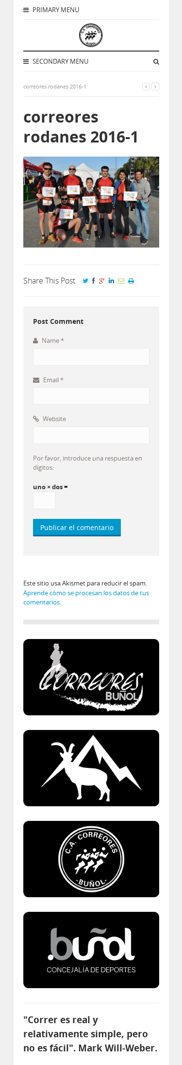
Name (52, 340)
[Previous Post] (146, 86)
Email (53, 379)
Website (53, 418)
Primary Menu (55, 9)
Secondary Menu (59, 61)
